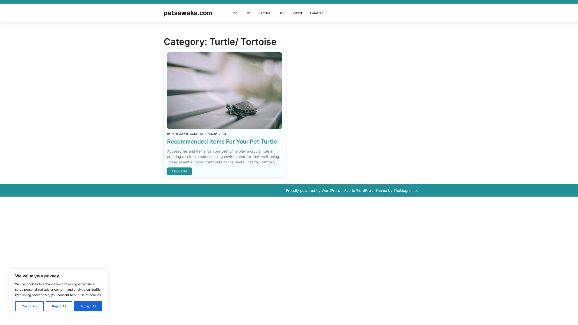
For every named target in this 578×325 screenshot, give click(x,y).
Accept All (88, 306)
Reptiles (264, 13)
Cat (248, 13)
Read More (179, 171)
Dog (234, 13)
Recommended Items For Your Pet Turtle (222, 141)
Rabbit (297, 13)
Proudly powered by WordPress (313, 190)
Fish (281, 13)
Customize (29, 306)
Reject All (59, 306)
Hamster (316, 13)
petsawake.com (188, 13)
